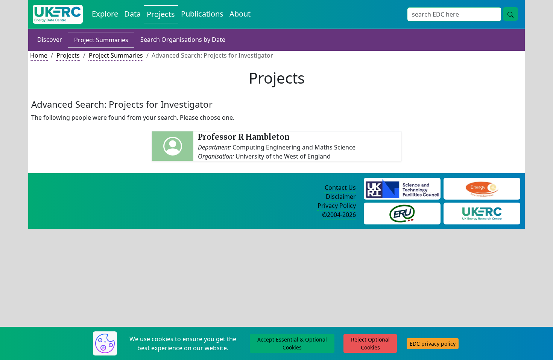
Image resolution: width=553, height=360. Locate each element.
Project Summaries (101, 40)
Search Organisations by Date (182, 39)
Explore (105, 14)
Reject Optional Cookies (370, 343)
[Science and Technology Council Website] (402, 188)
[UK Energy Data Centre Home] (58, 14)
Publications (202, 14)
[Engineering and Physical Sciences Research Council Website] (481, 188)
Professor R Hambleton (244, 137)
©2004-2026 (339, 215)
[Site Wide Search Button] (510, 14)
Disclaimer (341, 196)
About (240, 14)
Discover (49, 39)
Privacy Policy (337, 205)
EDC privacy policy (433, 343)
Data (132, 14)
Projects (161, 14)
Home (38, 55)
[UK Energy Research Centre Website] (482, 213)
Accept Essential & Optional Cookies (292, 343)
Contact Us (340, 187)
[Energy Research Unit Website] (402, 213)
